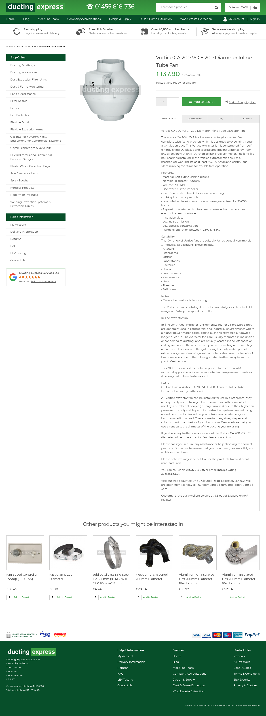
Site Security (242, 679)
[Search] (216, 8)
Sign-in (255, 19)
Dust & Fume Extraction (156, 19)
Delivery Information (24, 231)
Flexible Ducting (21, 122)
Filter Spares (18, 101)
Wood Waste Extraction (196, 19)
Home (10, 19)
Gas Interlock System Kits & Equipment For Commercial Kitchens (35, 138)
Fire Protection (20, 115)
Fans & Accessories (22, 94)
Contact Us (17, 260)
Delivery (247, 119)
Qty (162, 102)
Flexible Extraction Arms (26, 129)
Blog (26, 19)
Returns (15, 239)
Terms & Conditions (247, 673)
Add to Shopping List (242, 102)
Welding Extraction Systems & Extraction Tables (30, 204)
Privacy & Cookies (245, 685)
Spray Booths (19, 180)
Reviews (239, 656)
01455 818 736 (115, 7)
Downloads (195, 119)
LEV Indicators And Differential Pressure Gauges (31, 157)
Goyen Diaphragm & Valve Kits (30, 148)
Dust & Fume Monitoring (27, 86)
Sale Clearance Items (24, 173)
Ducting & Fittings (22, 65)
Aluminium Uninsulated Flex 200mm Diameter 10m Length (196, 579)
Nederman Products (24, 195)
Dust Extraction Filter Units (28, 79)
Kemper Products (22, 188)
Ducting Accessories (23, 72)
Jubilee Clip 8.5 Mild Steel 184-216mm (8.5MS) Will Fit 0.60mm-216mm (111, 579)
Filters (14, 108)
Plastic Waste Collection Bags (30, 166)
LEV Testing (18, 253)
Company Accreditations (84, 19)
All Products (242, 662)
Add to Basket (204, 101)
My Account (236, 19)
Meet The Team (48, 19)
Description (169, 119)
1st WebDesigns (252, 705)
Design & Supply (120, 19)
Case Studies (242, 668)
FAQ (221, 119)
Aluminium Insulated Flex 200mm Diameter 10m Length (238, 579)
